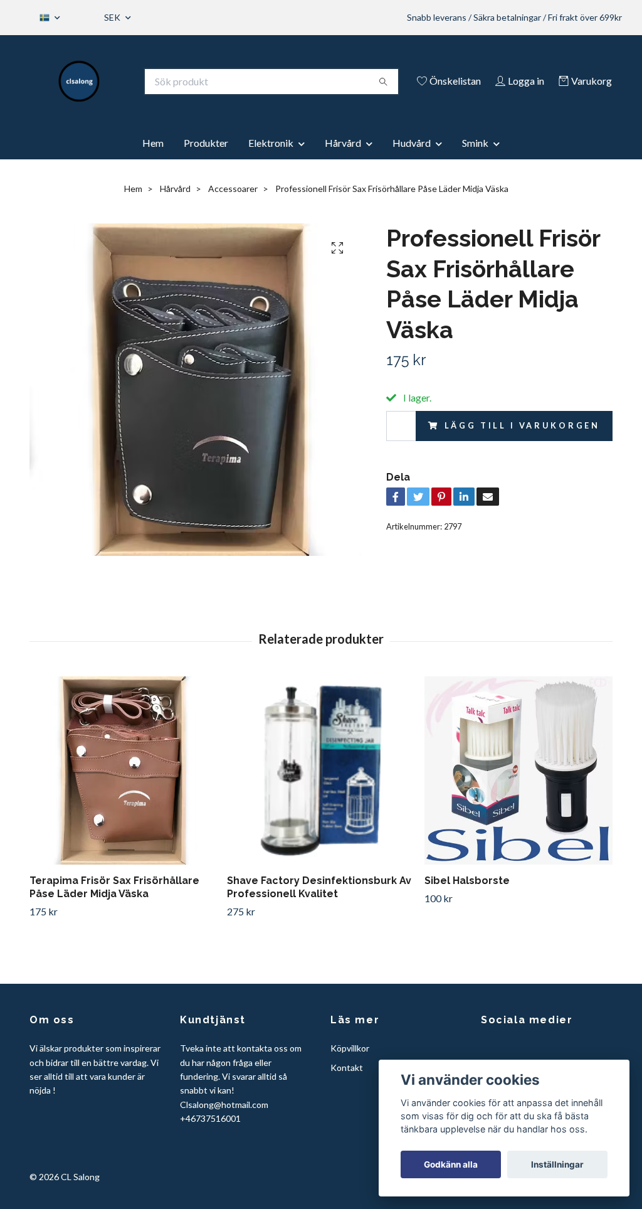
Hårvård (343, 143)
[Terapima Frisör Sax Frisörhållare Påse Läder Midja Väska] (123, 770)
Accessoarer (233, 188)
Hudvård (411, 143)
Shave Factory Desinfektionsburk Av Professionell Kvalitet (319, 887)
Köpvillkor (349, 1048)
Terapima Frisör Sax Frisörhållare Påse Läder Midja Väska (114, 887)
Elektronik (270, 143)
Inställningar (557, 1164)
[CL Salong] (79, 81)
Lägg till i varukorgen (522, 425)
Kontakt (346, 1067)
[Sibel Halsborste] (518, 770)
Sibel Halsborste (467, 881)
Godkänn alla (451, 1164)
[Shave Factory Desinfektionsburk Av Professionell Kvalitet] (321, 770)
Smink (475, 143)
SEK (113, 17)
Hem (153, 143)
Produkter (206, 143)
